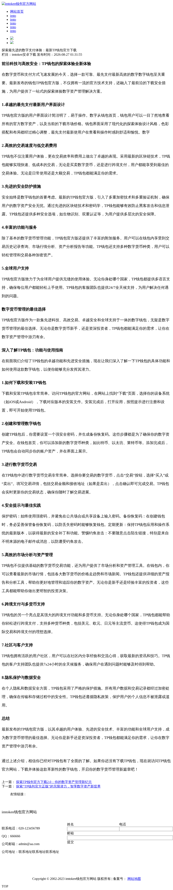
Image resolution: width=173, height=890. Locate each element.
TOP (5, 886)
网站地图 (134, 879)
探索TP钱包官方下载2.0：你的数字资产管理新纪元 (54, 782)
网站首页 (17, 11)
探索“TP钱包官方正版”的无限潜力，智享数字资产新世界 (58, 786)
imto (13, 16)
